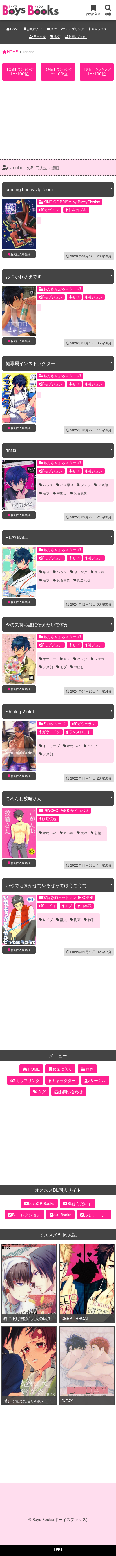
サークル (40, 36)
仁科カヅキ (77, 209)
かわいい (73, 746)
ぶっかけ (80, 572)
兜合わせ (84, 580)
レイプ (48, 920)
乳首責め (80, 493)
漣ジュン (95, 297)
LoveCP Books (41, 1203)
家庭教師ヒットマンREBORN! (68, 897)
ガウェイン (51, 731)
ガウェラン (86, 723)
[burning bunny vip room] (19, 224)
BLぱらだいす (79, 1203)
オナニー (49, 659)
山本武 (86, 905)
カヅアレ (51, 209)
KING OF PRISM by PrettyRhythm (71, 201)
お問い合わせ (77, 36)
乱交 (63, 920)
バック (48, 485)
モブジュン (53, 297)
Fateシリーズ (54, 723)
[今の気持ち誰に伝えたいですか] (19, 659)
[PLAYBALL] (19, 572)
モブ (75, 297)
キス (46, 572)
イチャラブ (51, 746)
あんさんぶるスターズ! (62, 288)
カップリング (75, 29)
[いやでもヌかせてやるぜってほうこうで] (19, 920)
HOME (14, 29)
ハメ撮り (66, 485)
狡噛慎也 (49, 818)
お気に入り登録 (20, 254)
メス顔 (103, 485)
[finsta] (19, 485)
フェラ (86, 485)
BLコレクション (26, 1214)
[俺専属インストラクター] (19, 398)
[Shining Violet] (19, 746)
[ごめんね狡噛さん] (19, 833)
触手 (91, 920)
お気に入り (34, 29)
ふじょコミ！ (96, 1214)
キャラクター (100, 29)
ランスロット (80, 731)
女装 (84, 833)
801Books (62, 1214)
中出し (62, 493)
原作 (53, 29)
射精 (97, 833)
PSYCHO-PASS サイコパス (66, 810)
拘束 (77, 920)
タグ (57, 36)
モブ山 (49, 905)
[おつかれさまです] (19, 311)
